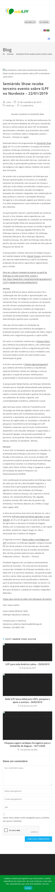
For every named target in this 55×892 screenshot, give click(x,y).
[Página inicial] (4, 54)
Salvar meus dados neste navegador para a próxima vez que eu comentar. (26, 819)
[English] (44, 30)
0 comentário (27, 105)
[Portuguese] (48, 30)
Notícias (10, 105)
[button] (49, 39)
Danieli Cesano (34, 256)
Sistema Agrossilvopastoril (36, 364)
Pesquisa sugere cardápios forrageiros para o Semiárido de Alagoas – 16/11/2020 (27, 744)
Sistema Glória (43, 341)
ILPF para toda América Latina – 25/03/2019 (27, 664)
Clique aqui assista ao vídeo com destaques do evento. (27, 599)
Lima (8, 102)
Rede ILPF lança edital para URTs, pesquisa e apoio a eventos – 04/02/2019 (27, 700)
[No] (51, 883)
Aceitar (28, 888)
